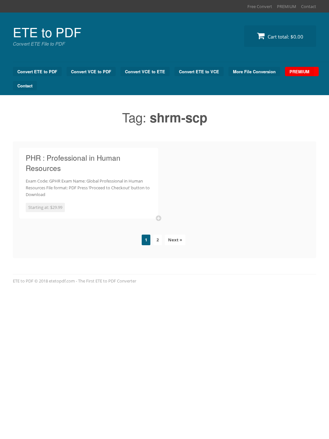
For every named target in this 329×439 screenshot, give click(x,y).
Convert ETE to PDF (37, 71)
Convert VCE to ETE (145, 71)
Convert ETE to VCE (199, 71)
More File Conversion (254, 71)
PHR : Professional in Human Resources (73, 162)
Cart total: (284, 36)
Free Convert (259, 6)
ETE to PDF (47, 31)
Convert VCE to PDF (91, 71)
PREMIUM (286, 6)
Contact (308, 6)
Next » (175, 240)
